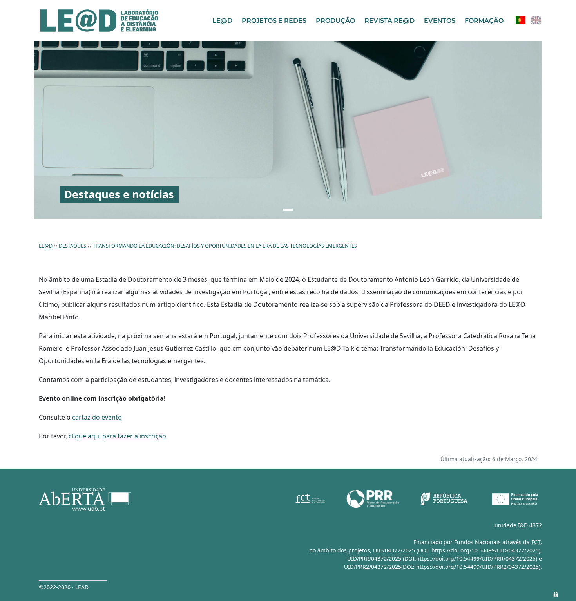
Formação (484, 20)
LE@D (222, 20)
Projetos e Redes (274, 20)
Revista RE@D (389, 20)
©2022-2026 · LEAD (64, 587)
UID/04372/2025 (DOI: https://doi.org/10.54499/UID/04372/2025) (456, 550)
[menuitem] (520, 20)
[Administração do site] (555, 594)
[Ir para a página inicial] (99, 20)
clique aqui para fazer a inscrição (117, 436)
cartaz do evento (97, 417)
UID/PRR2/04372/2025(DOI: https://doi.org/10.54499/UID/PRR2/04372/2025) (442, 566)
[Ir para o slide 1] (288, 210)
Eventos (439, 20)
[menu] (528, 20)
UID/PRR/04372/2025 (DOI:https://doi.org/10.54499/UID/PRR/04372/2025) (442, 558)
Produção (335, 20)
